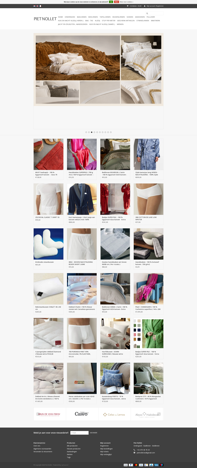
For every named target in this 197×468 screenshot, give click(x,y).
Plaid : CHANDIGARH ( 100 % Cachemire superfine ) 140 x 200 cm (147, 308)
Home (60, 17)
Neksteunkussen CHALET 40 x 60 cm (48, 308)
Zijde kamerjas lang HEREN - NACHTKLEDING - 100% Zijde (146, 173)
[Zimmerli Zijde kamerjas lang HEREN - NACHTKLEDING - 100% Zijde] (149, 154)
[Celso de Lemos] (114, 414)
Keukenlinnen (118, 17)
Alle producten (72, 446)
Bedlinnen (93, 17)
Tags (69, 457)
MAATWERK (155, 20)
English (37, 6)
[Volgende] (159, 81)
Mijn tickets (104, 451)
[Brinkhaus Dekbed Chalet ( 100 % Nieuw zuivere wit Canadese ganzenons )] (82, 288)
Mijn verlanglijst (106, 454)
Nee (116, 2)
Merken (120, 24)
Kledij (97, 20)
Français (40, 6)
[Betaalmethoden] (125, 465)
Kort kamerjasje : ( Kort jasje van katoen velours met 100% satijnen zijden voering (82, 218)
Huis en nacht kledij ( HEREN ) (70, 20)
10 (110, 132)
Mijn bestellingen (106, 449)
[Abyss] (98, 69)
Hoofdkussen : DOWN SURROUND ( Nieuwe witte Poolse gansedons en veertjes (113, 353)
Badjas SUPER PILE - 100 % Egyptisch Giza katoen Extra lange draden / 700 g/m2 (114, 218)
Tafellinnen (105, 17)
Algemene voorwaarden (42, 449)
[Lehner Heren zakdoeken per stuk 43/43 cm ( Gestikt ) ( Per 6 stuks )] (82, 378)
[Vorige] (38, 81)
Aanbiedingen (72, 451)
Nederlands (34, 6)
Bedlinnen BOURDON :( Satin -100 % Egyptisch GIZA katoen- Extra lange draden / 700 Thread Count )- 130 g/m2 (115, 173)
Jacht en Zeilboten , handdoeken (72, 24)
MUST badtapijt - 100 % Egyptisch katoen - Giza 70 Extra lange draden (46, 173)
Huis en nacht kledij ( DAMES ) (102, 24)
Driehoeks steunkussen (44, 262)
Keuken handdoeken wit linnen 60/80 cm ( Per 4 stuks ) (114, 263)
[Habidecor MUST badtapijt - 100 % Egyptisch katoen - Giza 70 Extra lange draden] (49, 154)
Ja (111, 2)
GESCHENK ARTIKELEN (126, 20)
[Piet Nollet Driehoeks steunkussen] (49, 244)
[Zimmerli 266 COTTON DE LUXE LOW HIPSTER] (149, 199)
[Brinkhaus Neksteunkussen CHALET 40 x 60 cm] (49, 288)
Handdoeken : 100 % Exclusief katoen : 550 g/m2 (147, 263)
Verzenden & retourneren (43, 451)
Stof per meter (108, 20)
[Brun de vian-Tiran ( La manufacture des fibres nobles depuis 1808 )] (50, 414)
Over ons (37, 446)
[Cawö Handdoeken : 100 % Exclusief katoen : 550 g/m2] (149, 244)
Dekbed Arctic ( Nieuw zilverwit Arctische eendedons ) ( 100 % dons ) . (47, 397)
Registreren (104, 446)
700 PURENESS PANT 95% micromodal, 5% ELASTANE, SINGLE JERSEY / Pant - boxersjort (80, 353)
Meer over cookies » (126, 2)
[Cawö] (82, 414)
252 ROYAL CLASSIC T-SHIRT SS (47, 217)
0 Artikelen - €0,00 (136, 6)
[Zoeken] (146, 13)
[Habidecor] (147, 414)
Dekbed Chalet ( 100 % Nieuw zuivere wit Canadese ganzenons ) (82, 308)
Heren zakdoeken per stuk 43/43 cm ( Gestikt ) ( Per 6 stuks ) (81, 397)
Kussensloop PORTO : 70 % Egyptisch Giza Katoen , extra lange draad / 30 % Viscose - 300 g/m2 (115, 397)
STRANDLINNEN (142, 20)
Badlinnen (81, 17)
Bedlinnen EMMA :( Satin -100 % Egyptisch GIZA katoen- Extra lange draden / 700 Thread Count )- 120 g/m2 (114, 308)
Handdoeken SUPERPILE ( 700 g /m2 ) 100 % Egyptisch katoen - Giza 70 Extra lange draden (81, 173)
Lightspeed (64, 465)
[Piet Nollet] (45, 19)
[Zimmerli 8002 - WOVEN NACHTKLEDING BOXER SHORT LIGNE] (82, 244)
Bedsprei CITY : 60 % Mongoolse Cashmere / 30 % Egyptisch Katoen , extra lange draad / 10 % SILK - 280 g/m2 (148, 397)
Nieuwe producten (73, 449)
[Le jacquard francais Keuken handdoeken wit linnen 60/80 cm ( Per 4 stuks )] (115, 244)
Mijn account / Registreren (154, 6)
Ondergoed (70, 17)
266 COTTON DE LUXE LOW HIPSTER (146, 218)
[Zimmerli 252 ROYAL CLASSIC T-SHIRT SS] (49, 199)
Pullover (151, 17)
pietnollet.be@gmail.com (146, 453)
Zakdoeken (140, 17)
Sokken (130, 17)
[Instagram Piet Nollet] (161, 433)
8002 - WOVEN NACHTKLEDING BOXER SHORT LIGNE (81, 263)
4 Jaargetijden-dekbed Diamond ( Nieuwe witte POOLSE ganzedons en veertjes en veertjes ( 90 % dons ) (48, 353)
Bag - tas (89, 20)
